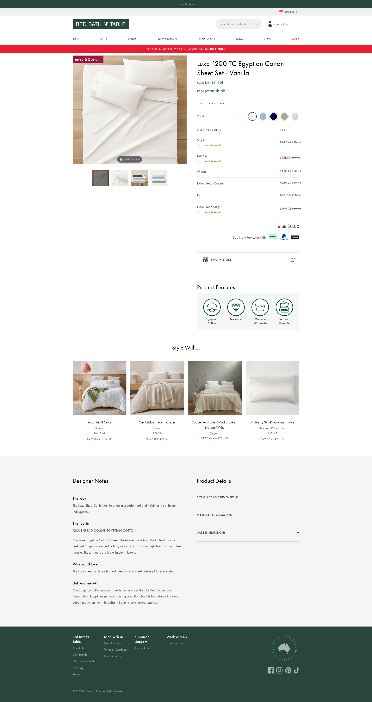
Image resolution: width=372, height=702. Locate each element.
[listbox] (248, 115)
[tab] (248, 497)
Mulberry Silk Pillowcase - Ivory (272, 422)
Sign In (277, 24)
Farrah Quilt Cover (99, 422)
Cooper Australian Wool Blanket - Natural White (214, 425)
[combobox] (239, 24)
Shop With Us (113, 636)
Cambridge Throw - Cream (157, 422)
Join (287, 24)
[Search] (257, 23)
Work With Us (177, 636)
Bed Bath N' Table (81, 639)
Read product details (211, 90)
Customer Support (142, 639)
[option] (241, 116)
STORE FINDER (215, 49)
